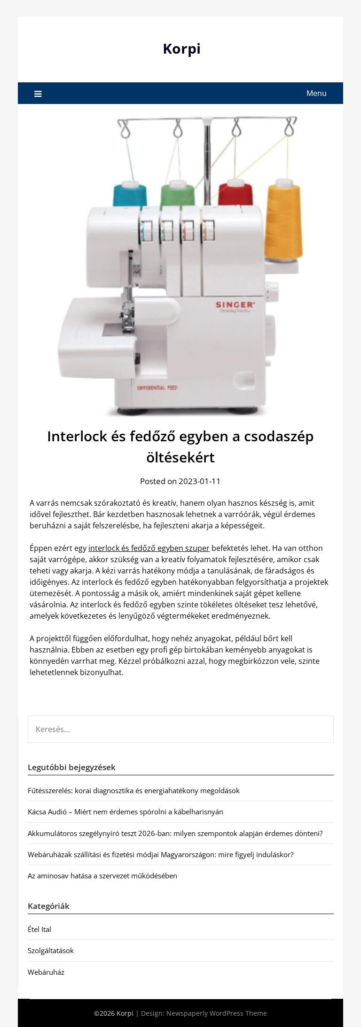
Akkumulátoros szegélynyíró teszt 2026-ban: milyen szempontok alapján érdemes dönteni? (175, 833)
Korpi (182, 48)
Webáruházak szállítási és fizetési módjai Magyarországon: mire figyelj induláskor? (160, 854)
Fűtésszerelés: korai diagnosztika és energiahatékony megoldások (134, 790)
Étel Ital (39, 929)
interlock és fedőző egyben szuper (149, 548)
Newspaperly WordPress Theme (216, 1013)
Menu (316, 93)
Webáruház (46, 972)
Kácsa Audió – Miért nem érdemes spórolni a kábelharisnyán (125, 811)
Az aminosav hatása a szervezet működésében (102, 875)
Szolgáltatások (51, 950)
